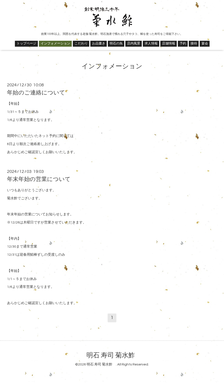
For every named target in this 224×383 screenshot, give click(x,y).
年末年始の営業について (39, 179)
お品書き (98, 43)
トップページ (26, 43)
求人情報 (151, 43)
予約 (183, 43)
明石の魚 (116, 43)
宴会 (204, 43)
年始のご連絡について (36, 93)
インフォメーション (55, 43)
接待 (194, 43)
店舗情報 (168, 43)
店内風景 (133, 43)
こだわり (81, 43)
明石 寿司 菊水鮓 (114, 355)
